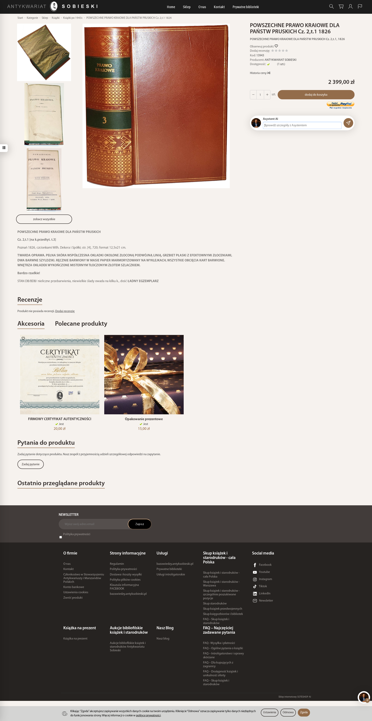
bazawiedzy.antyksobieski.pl (128, 594)
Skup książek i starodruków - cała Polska (221, 574)
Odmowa (288, 712)
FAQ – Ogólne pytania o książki (223, 648)
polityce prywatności (148, 715)
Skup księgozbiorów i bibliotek (223, 614)
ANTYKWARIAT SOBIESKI (280, 60)
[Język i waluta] (360, 6)
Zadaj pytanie (31, 464)
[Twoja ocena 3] (279, 51)
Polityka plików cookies (125, 579)
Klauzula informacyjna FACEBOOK (124, 587)
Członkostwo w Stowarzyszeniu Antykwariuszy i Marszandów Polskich (83, 578)
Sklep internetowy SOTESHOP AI (294, 697)
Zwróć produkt (73, 597)
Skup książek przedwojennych (222, 608)
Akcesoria (31, 324)
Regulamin (117, 564)
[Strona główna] (53, 6)
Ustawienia (269, 712)
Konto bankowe (73, 587)
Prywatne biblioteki (245, 7)
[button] (156, 106)
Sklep (187, 7)
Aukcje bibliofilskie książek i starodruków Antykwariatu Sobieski (128, 647)
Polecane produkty (81, 324)
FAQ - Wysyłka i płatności (219, 643)
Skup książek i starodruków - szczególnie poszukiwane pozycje (221, 594)
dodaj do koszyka (316, 94)
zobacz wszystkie (44, 219)
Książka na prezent (75, 638)
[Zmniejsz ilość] (267, 94)
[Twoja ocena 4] (283, 51)
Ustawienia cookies (75, 592)
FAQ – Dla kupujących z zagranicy (218, 664)
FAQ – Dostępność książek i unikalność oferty (220, 673)
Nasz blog (163, 638)
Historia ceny (258, 73)
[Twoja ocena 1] (272, 51)
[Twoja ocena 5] (286, 51)
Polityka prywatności (76, 534)
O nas (202, 7)
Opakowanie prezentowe (144, 419)
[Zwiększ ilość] (253, 94)
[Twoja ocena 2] (276, 51)
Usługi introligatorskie (171, 574)
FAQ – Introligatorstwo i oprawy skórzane (223, 655)
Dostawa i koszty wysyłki (126, 574)
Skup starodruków (215, 603)
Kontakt (219, 7)
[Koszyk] (341, 6)
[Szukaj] (331, 6)
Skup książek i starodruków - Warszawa (221, 583)
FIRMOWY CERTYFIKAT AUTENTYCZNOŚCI (59, 419)
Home (171, 7)
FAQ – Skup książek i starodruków (216, 621)
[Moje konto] (350, 6)
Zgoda (304, 712)
